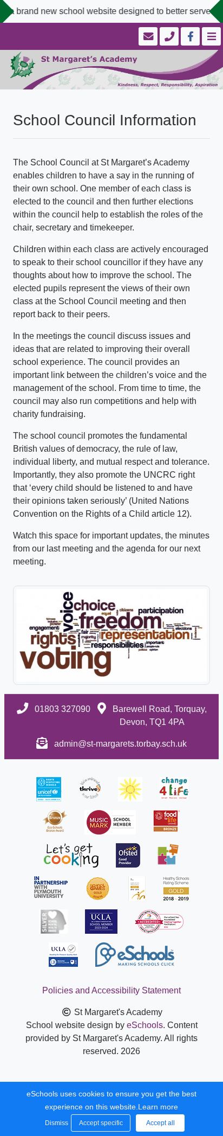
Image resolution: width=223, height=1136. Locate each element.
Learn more (158, 1106)
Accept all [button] (160, 1123)
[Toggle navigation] (210, 36)
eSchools (145, 1025)
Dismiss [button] (55, 1123)
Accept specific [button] (101, 1123)
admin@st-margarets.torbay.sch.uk (120, 743)
